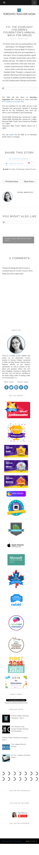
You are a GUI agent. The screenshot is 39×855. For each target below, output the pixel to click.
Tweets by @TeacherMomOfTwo (16, 703)
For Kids (12, 169)
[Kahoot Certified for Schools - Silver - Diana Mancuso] (16, 472)
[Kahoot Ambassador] (16, 442)
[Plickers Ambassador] (16, 516)
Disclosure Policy (7, 841)
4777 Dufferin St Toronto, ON (13, 102)
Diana (4, 356)
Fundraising (20, 169)
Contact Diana (22, 382)
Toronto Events (30, 169)
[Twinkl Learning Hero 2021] (16, 611)
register (11, 135)
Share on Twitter (16, 163)
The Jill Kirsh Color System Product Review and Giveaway (19, 729)
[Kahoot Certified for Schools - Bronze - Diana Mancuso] (16, 487)
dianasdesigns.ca (10, 378)
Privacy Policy (17, 841)
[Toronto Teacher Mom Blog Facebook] (6, 389)
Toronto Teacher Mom (24, 271)
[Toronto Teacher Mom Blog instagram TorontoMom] (16, 389)
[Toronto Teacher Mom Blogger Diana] (16, 353)
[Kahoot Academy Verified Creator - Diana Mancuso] (17, 418)
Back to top (30, 841)
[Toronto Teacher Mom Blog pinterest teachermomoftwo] (21, 389)
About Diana (9, 382)
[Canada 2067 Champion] (16, 631)
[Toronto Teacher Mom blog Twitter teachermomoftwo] (11, 389)
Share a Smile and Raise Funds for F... (18, 239)
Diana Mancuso (25, 192)
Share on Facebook (20, 159)
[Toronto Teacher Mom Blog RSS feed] (26, 389)
